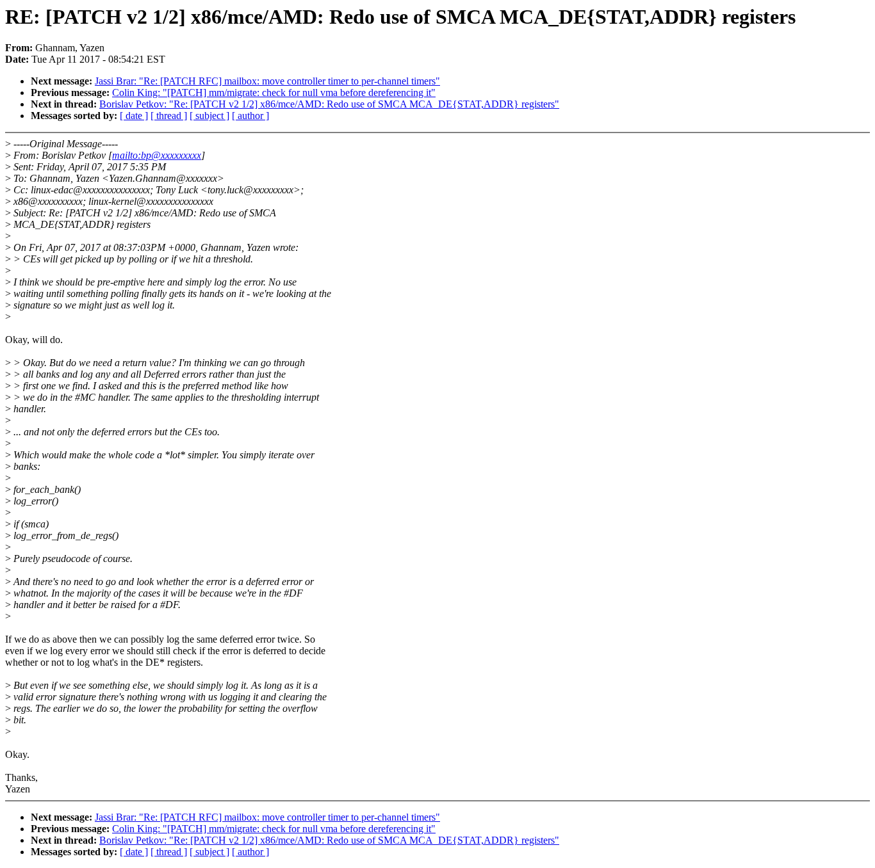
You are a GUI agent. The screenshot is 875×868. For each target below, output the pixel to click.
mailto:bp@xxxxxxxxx (156, 155)
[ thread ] (169, 115)
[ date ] (134, 115)
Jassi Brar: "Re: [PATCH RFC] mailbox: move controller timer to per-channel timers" (267, 81)
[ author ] (250, 115)
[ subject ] (209, 115)
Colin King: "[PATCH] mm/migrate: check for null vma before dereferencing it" (274, 92)
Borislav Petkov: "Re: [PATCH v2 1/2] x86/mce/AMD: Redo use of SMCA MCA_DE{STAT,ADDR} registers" (329, 104)
